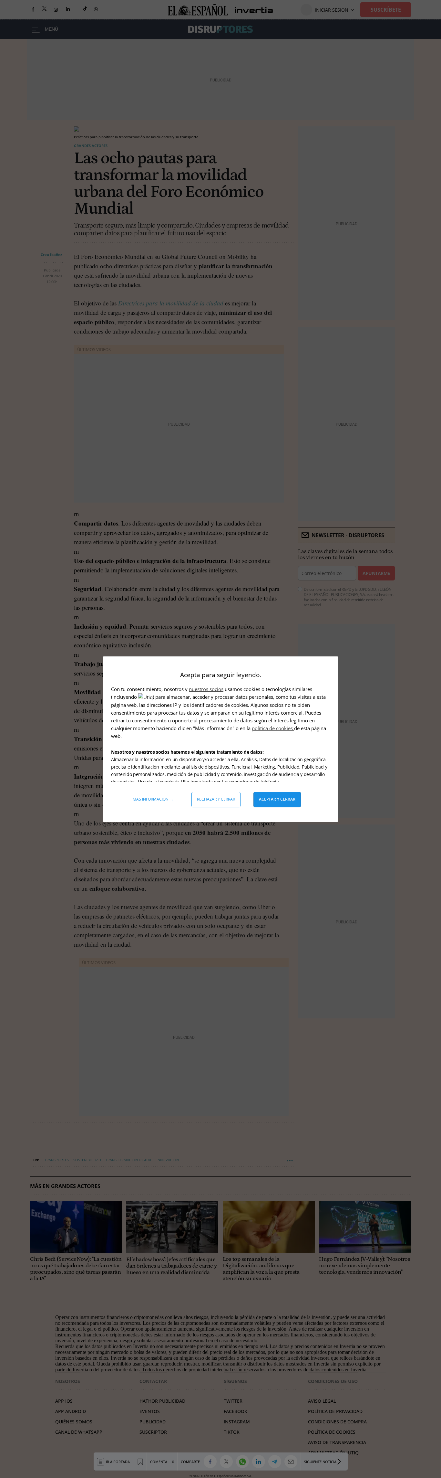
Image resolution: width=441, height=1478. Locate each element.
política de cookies (273, 728)
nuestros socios (206, 689)
